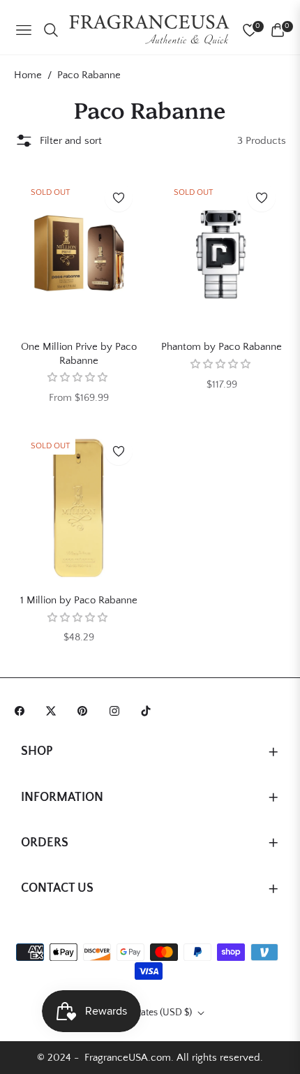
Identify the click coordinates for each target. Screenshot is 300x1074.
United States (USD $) (147, 1012)
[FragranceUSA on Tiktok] (149, 709)
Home (28, 75)
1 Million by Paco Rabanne (78, 600)
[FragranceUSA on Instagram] (118, 709)
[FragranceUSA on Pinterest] (86, 709)
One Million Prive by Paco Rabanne (79, 354)
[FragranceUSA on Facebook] (23, 709)
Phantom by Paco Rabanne (221, 347)
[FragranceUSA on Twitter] (54, 709)
